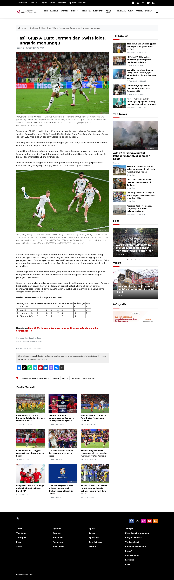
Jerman (55, 378)
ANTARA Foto (132, 555)
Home (45, 11)
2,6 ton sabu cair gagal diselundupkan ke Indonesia (134, 385)
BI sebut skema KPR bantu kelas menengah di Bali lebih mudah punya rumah (141, 169)
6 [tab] (137, 301)
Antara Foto (33, 3)
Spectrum (94, 537)
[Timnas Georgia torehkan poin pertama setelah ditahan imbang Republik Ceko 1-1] (63, 473)
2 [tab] (131, 259)
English (44, 3)
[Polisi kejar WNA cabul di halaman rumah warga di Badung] (119, 183)
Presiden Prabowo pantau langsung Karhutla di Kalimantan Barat (139, 208)
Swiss (65, 378)
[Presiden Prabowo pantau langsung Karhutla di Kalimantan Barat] (119, 209)
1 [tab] (127, 259)
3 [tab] (135, 259)
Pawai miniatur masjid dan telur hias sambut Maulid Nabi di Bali (135, 289)
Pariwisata (98, 11)
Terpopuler (61, 3)
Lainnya (148, 11)
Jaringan (129, 529)
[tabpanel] (135, 242)
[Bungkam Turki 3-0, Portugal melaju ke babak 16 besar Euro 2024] (30, 473)
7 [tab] (141, 301)
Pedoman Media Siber (135, 546)
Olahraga (121, 11)
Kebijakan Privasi (133, 537)
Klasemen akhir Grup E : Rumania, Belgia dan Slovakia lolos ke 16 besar (30, 418)
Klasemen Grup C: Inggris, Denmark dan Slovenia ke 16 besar (30, 453)
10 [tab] (152, 301)
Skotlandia (89, 378)
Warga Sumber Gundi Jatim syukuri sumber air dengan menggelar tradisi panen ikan (134, 247)
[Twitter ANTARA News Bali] (138, 3)
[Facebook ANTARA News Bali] (133, 3)
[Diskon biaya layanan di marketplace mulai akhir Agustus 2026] (119, 89)
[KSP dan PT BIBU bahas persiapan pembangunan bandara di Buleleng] (119, 60)
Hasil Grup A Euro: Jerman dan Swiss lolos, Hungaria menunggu (70, 28)
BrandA (128, 551)
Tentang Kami (132, 542)
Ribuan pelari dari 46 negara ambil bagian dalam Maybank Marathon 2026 (141, 195)
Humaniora (86, 11)
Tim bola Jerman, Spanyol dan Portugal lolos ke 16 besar (61, 453)
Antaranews (22, 3)
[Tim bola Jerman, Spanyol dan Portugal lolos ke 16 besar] (63, 438)
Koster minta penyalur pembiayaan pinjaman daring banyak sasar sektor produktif (141, 101)
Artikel (139, 11)
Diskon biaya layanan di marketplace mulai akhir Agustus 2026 (138, 88)
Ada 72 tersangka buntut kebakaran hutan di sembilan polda (131, 155)
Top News (72, 3)
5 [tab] (143, 259)
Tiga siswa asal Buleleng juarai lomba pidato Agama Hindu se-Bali (141, 46)
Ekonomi (74, 11)
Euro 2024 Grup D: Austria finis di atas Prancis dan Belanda (93, 418)
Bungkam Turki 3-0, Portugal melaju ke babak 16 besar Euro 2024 (30, 488)
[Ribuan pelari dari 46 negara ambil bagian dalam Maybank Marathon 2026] (119, 196)
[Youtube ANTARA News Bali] (148, 3)
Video (117, 262)
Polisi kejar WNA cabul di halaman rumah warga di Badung (139, 182)
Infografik (119, 304)
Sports (92, 529)
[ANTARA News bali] (29, 12)
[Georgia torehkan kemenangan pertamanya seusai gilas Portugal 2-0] (63, 403)
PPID (127, 564)
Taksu (130, 11)
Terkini (52, 3)
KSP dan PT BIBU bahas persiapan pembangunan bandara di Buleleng (139, 59)
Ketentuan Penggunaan (137, 533)
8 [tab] (145, 301)
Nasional (54, 11)
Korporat (129, 560)
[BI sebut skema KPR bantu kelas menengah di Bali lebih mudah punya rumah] (119, 170)
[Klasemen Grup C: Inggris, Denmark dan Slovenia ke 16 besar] (30, 438)
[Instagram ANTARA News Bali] (143, 3)
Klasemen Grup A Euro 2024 (35, 378)
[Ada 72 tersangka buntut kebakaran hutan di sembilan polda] (135, 135)
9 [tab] (149, 301)
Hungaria (75, 378)
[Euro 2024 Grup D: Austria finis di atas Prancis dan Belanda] (95, 403)
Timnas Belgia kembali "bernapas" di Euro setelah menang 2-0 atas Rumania (94, 453)
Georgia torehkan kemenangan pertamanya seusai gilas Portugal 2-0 (61, 418)
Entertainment (96, 542)
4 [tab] (139, 259)
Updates (64, 11)
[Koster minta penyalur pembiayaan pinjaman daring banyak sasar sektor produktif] (119, 102)
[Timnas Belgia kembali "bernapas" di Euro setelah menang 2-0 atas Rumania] (95, 438)
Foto (116, 220)
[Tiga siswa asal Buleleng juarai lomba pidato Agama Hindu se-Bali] (119, 47)
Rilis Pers (81, 3)
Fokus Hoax (108, 12)
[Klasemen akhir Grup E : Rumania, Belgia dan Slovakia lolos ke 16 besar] (30, 403)
